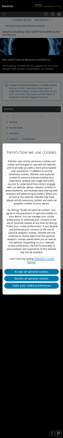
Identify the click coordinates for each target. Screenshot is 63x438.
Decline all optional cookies (31, 278)
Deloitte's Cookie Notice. (41, 260)
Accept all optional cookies (31, 271)
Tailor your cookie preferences (31, 285)
